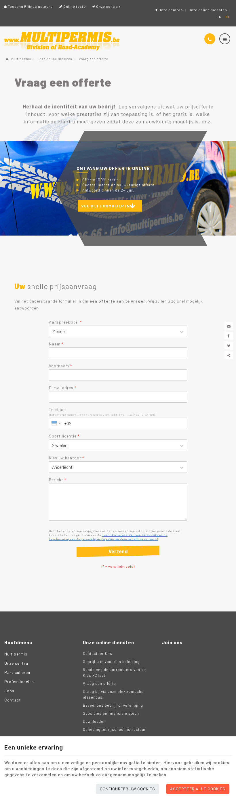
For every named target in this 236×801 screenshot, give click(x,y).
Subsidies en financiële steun (111, 713)
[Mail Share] (228, 326)
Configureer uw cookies (127, 788)
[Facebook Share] (228, 335)
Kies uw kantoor (66, 457)
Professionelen (19, 681)
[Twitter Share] (228, 345)
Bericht (57, 479)
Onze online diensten (208, 10)
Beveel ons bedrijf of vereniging (113, 705)
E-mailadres (62, 387)
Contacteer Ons (97, 653)
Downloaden (94, 721)
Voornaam (60, 365)
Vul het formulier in (105, 205)
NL (227, 17)
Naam (56, 343)
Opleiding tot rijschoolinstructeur (114, 729)
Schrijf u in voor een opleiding (111, 661)
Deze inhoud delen (228, 355)
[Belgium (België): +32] (55, 423)
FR (219, 17)
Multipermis (20, 59)
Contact (12, 699)
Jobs (9, 690)
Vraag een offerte (99, 683)
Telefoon (57, 409)
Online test (73, 6)
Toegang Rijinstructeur (29, 6)
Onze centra (169, 10)
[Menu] (224, 38)
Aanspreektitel (65, 322)
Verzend (118, 551)
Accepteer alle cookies (197, 788)
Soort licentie (64, 435)
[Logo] (61, 41)
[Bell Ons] (209, 38)
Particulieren (17, 672)
